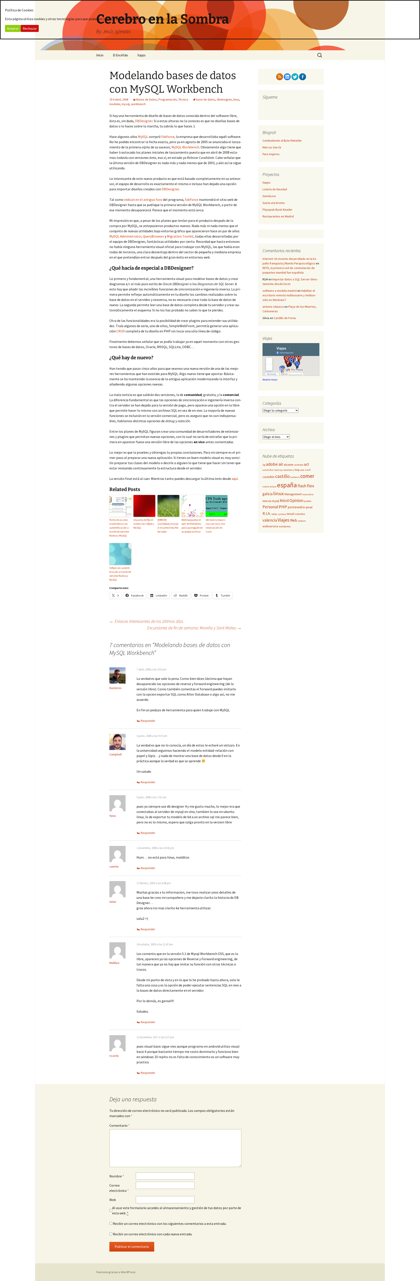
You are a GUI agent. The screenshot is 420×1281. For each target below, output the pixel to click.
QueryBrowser (153, 236)
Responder (148, 721)
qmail (308, 507)
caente (114, 866)
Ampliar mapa (269, 379)
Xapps (141, 55)
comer (307, 475)
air (280, 464)
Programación (167, 99)
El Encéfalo (120, 55)
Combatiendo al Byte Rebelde (282, 140)
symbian (282, 514)
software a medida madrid (279, 291)
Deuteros (115, 688)
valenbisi (300, 514)
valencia (269, 520)
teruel (290, 514)
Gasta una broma (273, 203)
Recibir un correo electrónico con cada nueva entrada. (152, 1234)
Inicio (99, 55)
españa (287, 485)
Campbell (115, 754)
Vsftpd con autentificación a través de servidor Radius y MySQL (120, 573)
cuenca (265, 486)
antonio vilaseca (273, 307)
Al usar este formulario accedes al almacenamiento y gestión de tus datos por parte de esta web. (176, 1210)
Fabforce (167, 136)
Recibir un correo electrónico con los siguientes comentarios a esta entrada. (169, 1223)
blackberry (289, 470)
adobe (272, 464)
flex (310, 486)
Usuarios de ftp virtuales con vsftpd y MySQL (143, 523)
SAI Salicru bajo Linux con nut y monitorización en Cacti (216, 525)
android (298, 464)
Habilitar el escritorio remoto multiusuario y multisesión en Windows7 (289, 295)
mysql (126, 104)
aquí (235, 478)
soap (274, 514)
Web (112, 1200)
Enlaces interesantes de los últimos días (146, 621)
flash (302, 485)
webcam (302, 520)
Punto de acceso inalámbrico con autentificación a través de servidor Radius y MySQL (119, 527)
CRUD (120, 331)
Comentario (119, 1125)
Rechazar (30, 28)
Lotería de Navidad (274, 189)
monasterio (307, 494)
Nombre (116, 1176)
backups (279, 470)
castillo (282, 476)
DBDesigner (143, 121)
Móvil (284, 500)
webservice (270, 526)
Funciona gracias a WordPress (116, 1272)
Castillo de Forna (285, 318)
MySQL (143, 136)
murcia (266, 501)
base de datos (205, 99)
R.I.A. (266, 513)
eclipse (273, 486)
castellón (268, 477)
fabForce (191, 199)
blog (297, 469)
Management (293, 494)
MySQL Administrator (125, 236)
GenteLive (269, 196)
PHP (283, 507)
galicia (267, 493)
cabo (302, 470)
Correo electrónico (119, 1188)
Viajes (283, 520)
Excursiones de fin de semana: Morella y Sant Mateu (194, 627)
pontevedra (296, 507)
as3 (306, 464)
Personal (270, 506)
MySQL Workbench (185, 147)
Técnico (183, 99)
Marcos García (271, 147)
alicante (289, 465)
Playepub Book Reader (277, 210)
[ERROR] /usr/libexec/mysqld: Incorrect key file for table (168, 525)
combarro (295, 477)
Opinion (296, 500)
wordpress (284, 526)
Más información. (178, 19)
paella (307, 501)
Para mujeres (271, 154)
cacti (308, 469)
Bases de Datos (146, 99)
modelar (114, 104)
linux (236, 99)
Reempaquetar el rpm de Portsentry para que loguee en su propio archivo (192, 525)
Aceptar (13, 28)
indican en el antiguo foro (143, 199)
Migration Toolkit (180, 236)
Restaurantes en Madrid (278, 216)
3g (263, 464)
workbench (138, 104)
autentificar (268, 470)
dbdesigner (224, 99)
